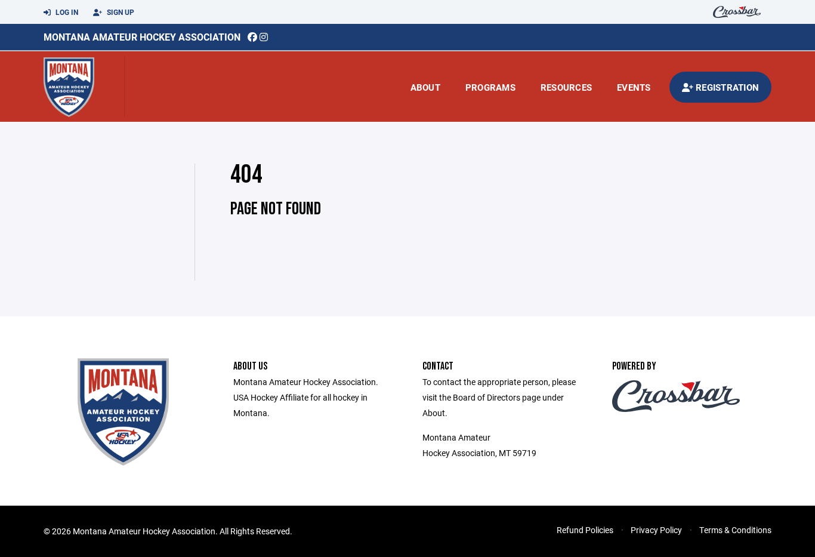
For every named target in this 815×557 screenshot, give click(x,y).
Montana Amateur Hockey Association (142, 36)
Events (634, 87)
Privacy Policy (656, 530)
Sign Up (119, 12)
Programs (490, 87)
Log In (66, 12)
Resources (566, 87)
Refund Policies (585, 530)
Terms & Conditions (735, 530)
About (425, 87)
